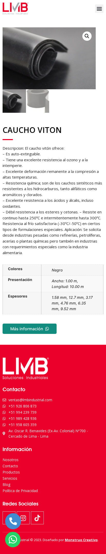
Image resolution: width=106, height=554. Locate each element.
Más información (26, 328)
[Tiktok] (37, 517)
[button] (99, 8)
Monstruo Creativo (81, 539)
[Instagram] (23, 517)
